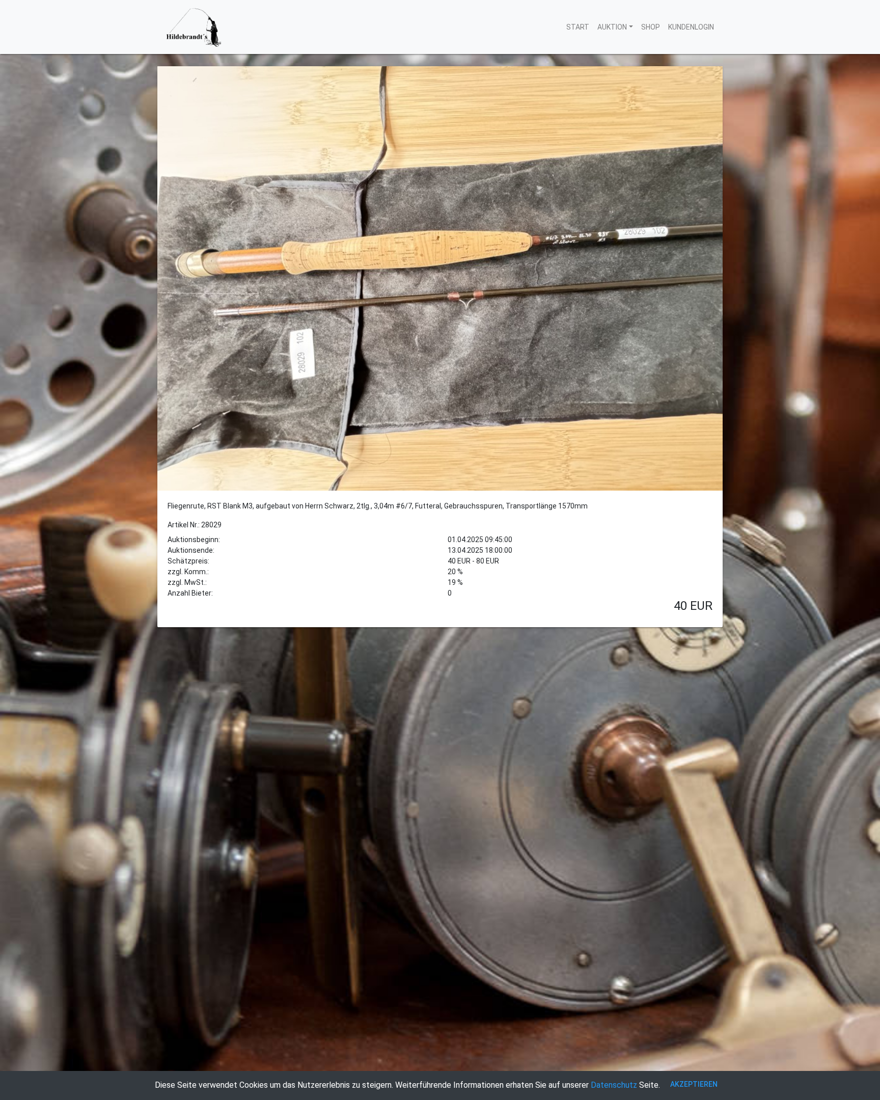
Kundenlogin (691, 27)
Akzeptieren (694, 1084)
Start (577, 27)
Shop (650, 27)
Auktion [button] (612, 27)
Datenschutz (614, 1085)
